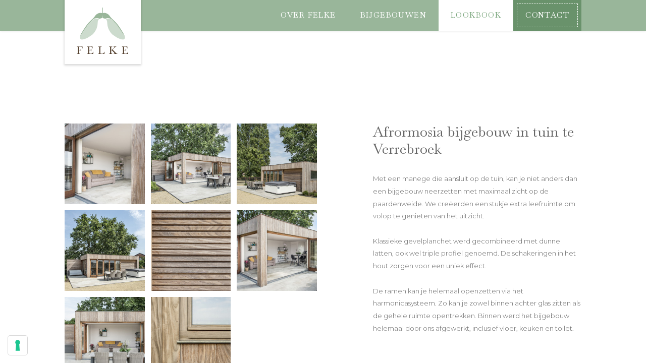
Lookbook (476, 15)
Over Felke (308, 15)
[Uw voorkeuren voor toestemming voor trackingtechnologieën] (17, 345)
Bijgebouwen (393, 15)
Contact (547, 15)
